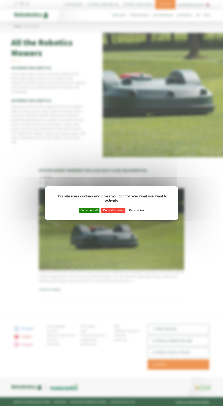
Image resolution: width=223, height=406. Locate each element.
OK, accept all (89, 210)
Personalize (136, 210)
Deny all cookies (113, 210)
